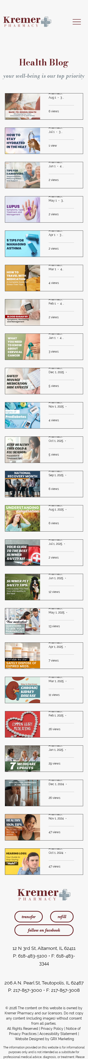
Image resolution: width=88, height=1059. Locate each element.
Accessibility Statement (58, 1034)
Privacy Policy (52, 1029)
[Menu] (76, 21)
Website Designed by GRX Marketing (44, 1039)
